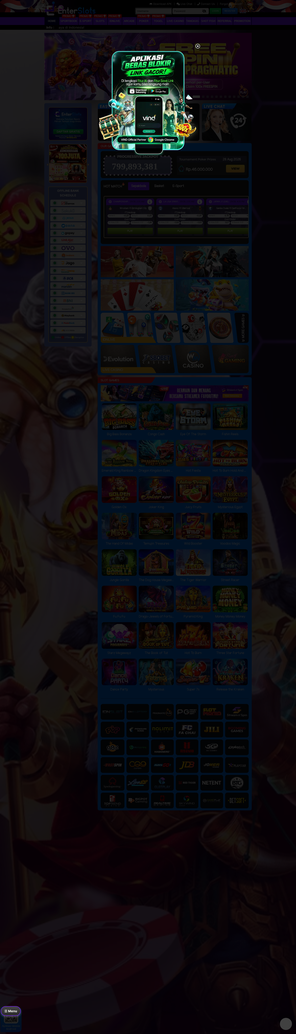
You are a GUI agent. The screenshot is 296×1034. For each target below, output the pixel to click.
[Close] (198, 47)
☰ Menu (10, 1011)
